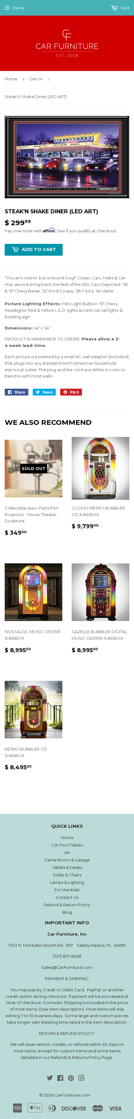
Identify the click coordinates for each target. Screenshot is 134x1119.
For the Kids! (67, 889)
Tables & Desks (67, 867)
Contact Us (67, 897)
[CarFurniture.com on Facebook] (60, 1078)
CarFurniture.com (72, 1095)
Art (67, 852)
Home (11, 78)
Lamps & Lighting (67, 882)
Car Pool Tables (67, 844)
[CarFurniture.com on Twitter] (50, 1078)
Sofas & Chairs (67, 874)
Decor (36, 78)
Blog (67, 912)
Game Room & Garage (67, 859)
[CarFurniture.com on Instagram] (81, 1078)
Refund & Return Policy (67, 904)
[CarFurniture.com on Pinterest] (71, 1078)
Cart (124, 7)
